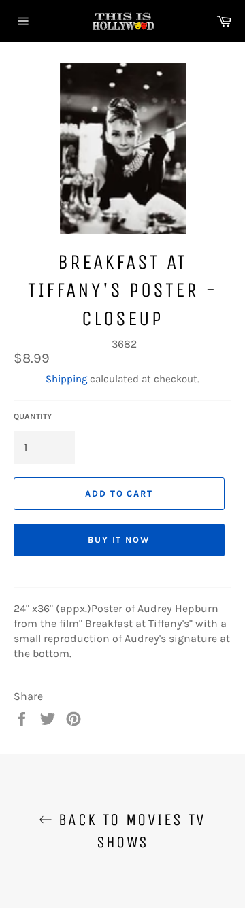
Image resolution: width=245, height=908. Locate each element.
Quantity (33, 416)
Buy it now (119, 540)
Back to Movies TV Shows (129, 831)
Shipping (66, 379)
